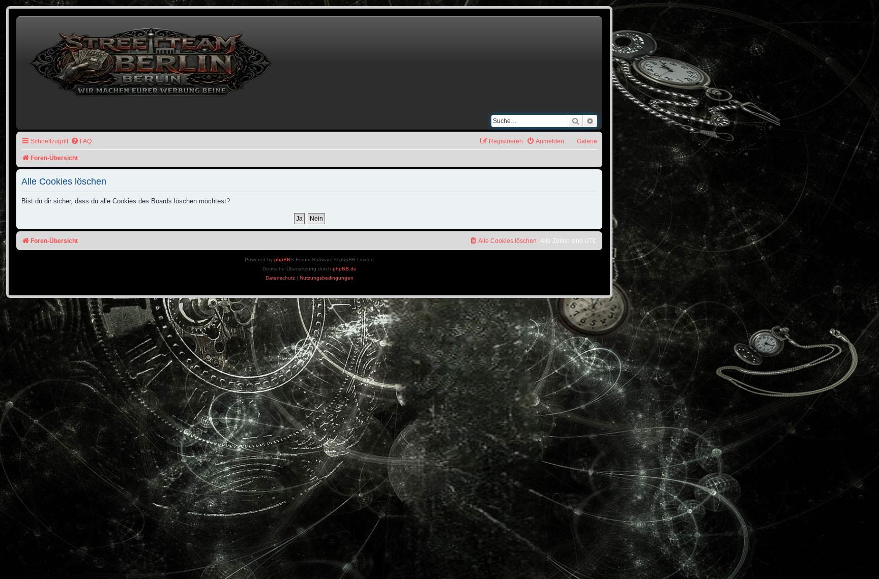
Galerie (587, 141)
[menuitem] (81, 141)
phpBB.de (345, 268)
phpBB (282, 259)
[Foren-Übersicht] (151, 59)
